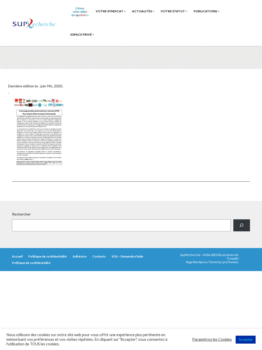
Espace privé (81, 34)
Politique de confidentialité (47, 256)
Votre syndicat (110, 11)
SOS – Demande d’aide (127, 256)
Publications (205, 11)
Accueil (17, 256)
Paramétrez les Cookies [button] (212, 339)
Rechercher (21, 214)
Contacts (99, 256)
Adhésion (79, 256)
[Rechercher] (241, 225)
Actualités (142, 11)
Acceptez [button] (246, 339)
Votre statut (173, 11)
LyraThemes (230, 262)
